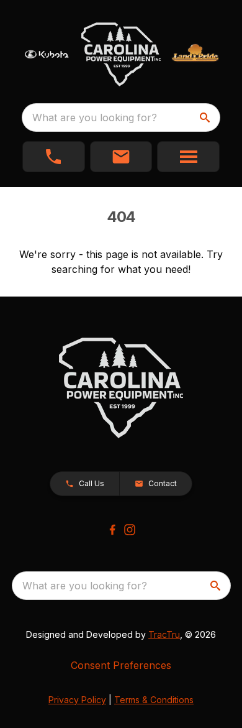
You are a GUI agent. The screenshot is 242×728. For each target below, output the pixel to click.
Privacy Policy (77, 699)
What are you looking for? (94, 117)
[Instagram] (129, 530)
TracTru (164, 634)
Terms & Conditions (154, 699)
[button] (53, 156)
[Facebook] (112, 530)
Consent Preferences (121, 665)
